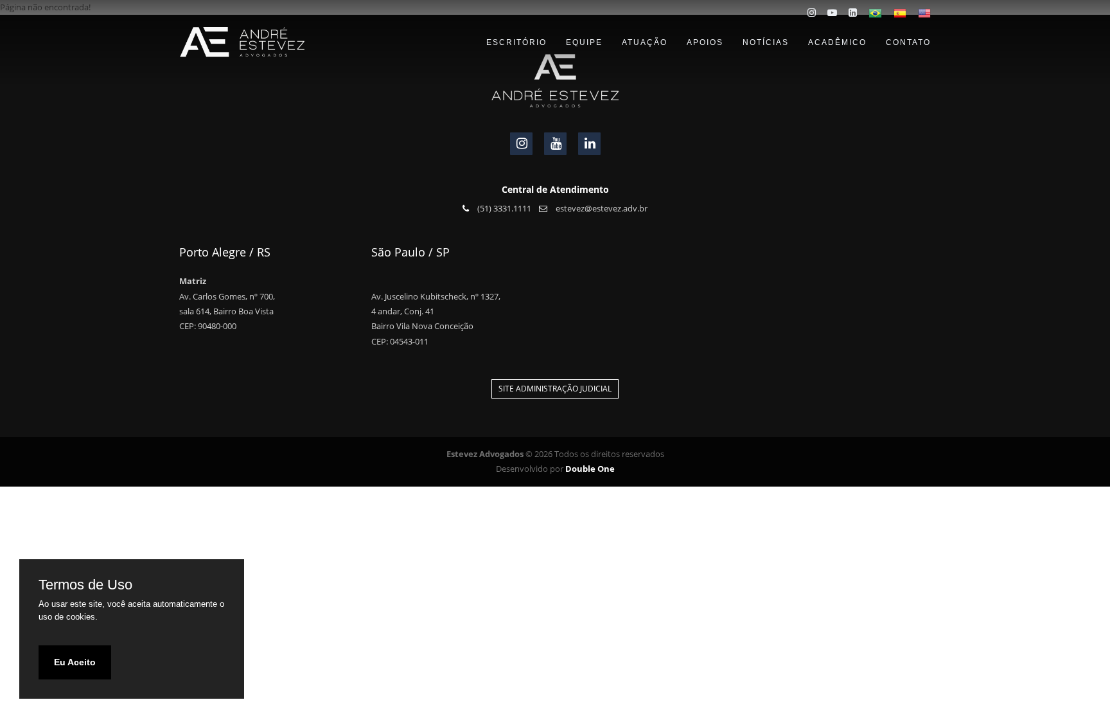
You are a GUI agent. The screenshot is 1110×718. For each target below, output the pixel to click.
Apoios (705, 42)
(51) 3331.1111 (503, 208)
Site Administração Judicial (555, 388)
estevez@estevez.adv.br (601, 208)
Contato (908, 42)
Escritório (516, 42)
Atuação (644, 42)
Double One (590, 468)
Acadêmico (837, 42)
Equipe (584, 42)
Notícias (766, 42)
